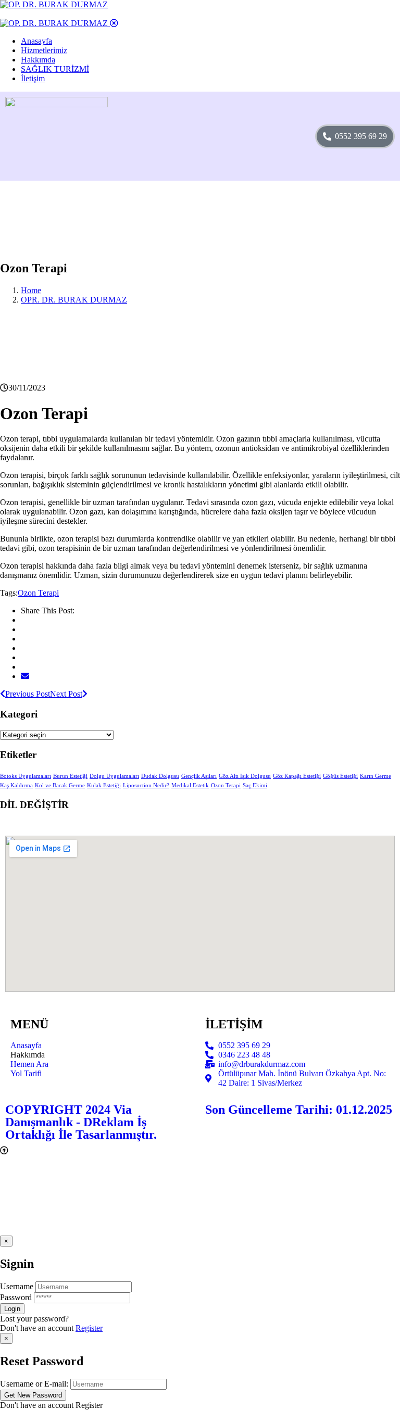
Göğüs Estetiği (340, 776)
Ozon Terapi (38, 592)
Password (16, 1297)
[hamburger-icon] (271, 136)
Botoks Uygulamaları (25, 776)
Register (89, 1328)
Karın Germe (375, 776)
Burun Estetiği (70, 776)
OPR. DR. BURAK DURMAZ (74, 299)
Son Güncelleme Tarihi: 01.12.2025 (298, 1109)
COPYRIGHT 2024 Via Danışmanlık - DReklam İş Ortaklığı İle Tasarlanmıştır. (81, 1122)
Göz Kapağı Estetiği (297, 776)
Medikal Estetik (190, 785)
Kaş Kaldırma (16, 785)
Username (16, 1286)
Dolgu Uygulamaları (114, 776)
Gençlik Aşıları (199, 776)
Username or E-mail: (34, 1383)
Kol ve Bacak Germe (60, 785)
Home (31, 290)
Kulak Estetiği (104, 785)
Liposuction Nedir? (146, 785)
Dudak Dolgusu (160, 776)
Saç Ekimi (255, 785)
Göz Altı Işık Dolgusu (245, 776)
